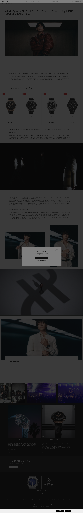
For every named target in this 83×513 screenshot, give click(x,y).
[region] (41, 511)
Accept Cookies (68, 510)
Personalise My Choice (60, 510)
